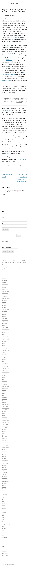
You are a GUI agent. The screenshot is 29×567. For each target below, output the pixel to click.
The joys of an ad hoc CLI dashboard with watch (12, 268)
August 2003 (4, 469)
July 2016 (4, 357)
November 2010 (5, 422)
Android (3, 497)
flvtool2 (7, 124)
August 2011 (4, 409)
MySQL (3, 515)
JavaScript (4, 512)
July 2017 (4, 341)
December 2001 (5, 479)
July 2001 (4, 483)
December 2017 (5, 336)
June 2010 (4, 431)
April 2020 (4, 314)
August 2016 (4, 356)
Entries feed (4, 551)
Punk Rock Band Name (7, 524)
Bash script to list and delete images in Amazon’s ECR (13, 260)
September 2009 (5, 447)
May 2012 (4, 400)
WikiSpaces (9, 60)
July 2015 (4, 375)
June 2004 (4, 465)
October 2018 (5, 327)
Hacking (3, 510)
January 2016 (4, 365)
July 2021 (4, 305)
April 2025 (4, 287)
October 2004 (5, 463)
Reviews (3, 530)
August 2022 (4, 300)
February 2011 (5, 418)
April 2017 (4, 345)
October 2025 (5, 284)
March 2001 (4, 488)
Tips (3, 535)
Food (3, 506)
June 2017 (4, 343)
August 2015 (4, 374)
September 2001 (5, 481)
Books (3, 503)
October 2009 (5, 445)
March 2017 (4, 347)
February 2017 (5, 348)
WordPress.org (5, 555)
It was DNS (4, 266)
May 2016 (4, 359)
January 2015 (4, 384)
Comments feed (5, 553)
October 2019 (5, 320)
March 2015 (4, 381)
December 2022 (5, 298)
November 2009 (5, 444)
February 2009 (5, 460)
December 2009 (5, 442)
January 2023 (4, 296)
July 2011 (4, 411)
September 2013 (5, 391)
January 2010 (4, 440)
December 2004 (5, 462)
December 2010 (5, 420)
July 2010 (4, 429)
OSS (3, 519)
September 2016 (5, 354)
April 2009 (4, 456)
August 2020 (4, 311)
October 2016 (5, 352)
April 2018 (4, 334)
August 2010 (4, 427)
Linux (14, 165)
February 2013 (5, 397)
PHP (3, 523)
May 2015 (4, 377)
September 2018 (5, 329)
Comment (5, 194)
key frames (8, 110)
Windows (4, 541)
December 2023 (5, 291)
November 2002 (5, 474)
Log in (3, 550)
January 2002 (4, 478)
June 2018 (4, 330)
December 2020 (5, 309)
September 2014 (5, 388)
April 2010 (4, 435)
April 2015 (4, 379)
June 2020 (4, 312)
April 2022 (4, 302)
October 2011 (5, 406)
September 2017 (5, 339)
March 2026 (4, 280)
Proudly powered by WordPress (8, 564)
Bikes (3, 501)
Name (4, 211)
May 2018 (4, 332)
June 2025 (4, 286)
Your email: (4, 245)
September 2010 (5, 426)
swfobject (21, 159)
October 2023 (5, 293)
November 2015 (5, 368)
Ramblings (4, 528)
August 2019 (4, 323)
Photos (3, 521)
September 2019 (5, 321)
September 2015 (5, 372)
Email (4, 217)
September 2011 (5, 408)
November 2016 (5, 350)
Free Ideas (4, 508)
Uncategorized (5, 537)
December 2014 (5, 386)
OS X (17, 165)
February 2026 (5, 282)
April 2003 (4, 471)
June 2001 (4, 485)
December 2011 (5, 404)
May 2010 (4, 433)
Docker (3, 505)
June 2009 (4, 453)
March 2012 (4, 402)
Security (3, 533)
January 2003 (4, 472)
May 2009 (4, 454)
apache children (14, 37)
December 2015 (5, 366)
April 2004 (4, 467)
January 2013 (4, 399)
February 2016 (5, 363)
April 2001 (4, 487)
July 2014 (4, 390)
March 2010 (4, 436)
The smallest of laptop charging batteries (11, 269)
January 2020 (4, 318)
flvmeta (7, 153)
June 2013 (4, 393)
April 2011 (4, 415)
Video (3, 539)
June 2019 (4, 325)
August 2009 (4, 449)
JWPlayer (7, 45)
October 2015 (5, 370)
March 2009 (4, 458)
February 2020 (5, 316)
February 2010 (5, 438)
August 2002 (4, 476)
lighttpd (10, 54)
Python (3, 526)
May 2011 (4, 413)
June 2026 (4, 278)
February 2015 (5, 383)
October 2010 (5, 424)
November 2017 (5, 338)
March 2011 (4, 417)
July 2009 (4, 451)
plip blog (14, 3)
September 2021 (5, 303)
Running (4, 532)
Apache (3, 499)
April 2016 (4, 361)
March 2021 (4, 307)
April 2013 (4, 395)
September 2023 (5, 295)
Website (4, 223)
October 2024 (5, 289)
